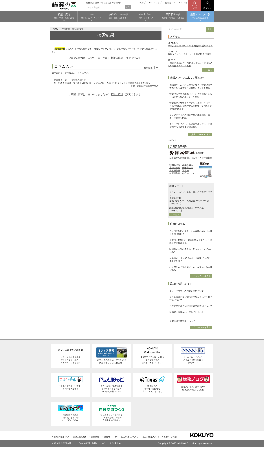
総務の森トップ (61, 436)
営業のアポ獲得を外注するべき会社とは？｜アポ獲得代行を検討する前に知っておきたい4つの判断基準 (190, 106)
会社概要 (95, 436)
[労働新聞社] (182, 152)
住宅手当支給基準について (182, 321)
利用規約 (116, 443)
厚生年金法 (187, 164)
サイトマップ (155, 2)
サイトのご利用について (126, 436)
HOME (55, 28)
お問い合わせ (170, 436)
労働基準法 (174, 164)
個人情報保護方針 (62, 443)
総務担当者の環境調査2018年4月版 (186, 207)
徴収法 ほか (188, 173)
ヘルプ (142, 2)
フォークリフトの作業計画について (186, 291)
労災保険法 (174, 170)
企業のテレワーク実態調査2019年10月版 (189, 200)
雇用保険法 (174, 167)
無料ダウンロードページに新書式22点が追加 (189, 54)
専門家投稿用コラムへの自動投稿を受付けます (190, 45)
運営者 (107, 436)
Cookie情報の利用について (92, 443)
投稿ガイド (170, 2)
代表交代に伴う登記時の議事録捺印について (190, 306)
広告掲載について (151, 436)
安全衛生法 (187, 167)
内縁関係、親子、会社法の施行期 (70, 80)
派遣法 (185, 170)
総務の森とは (79, 436)
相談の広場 (117, 57)
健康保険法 (174, 173)
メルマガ (182, 2)
